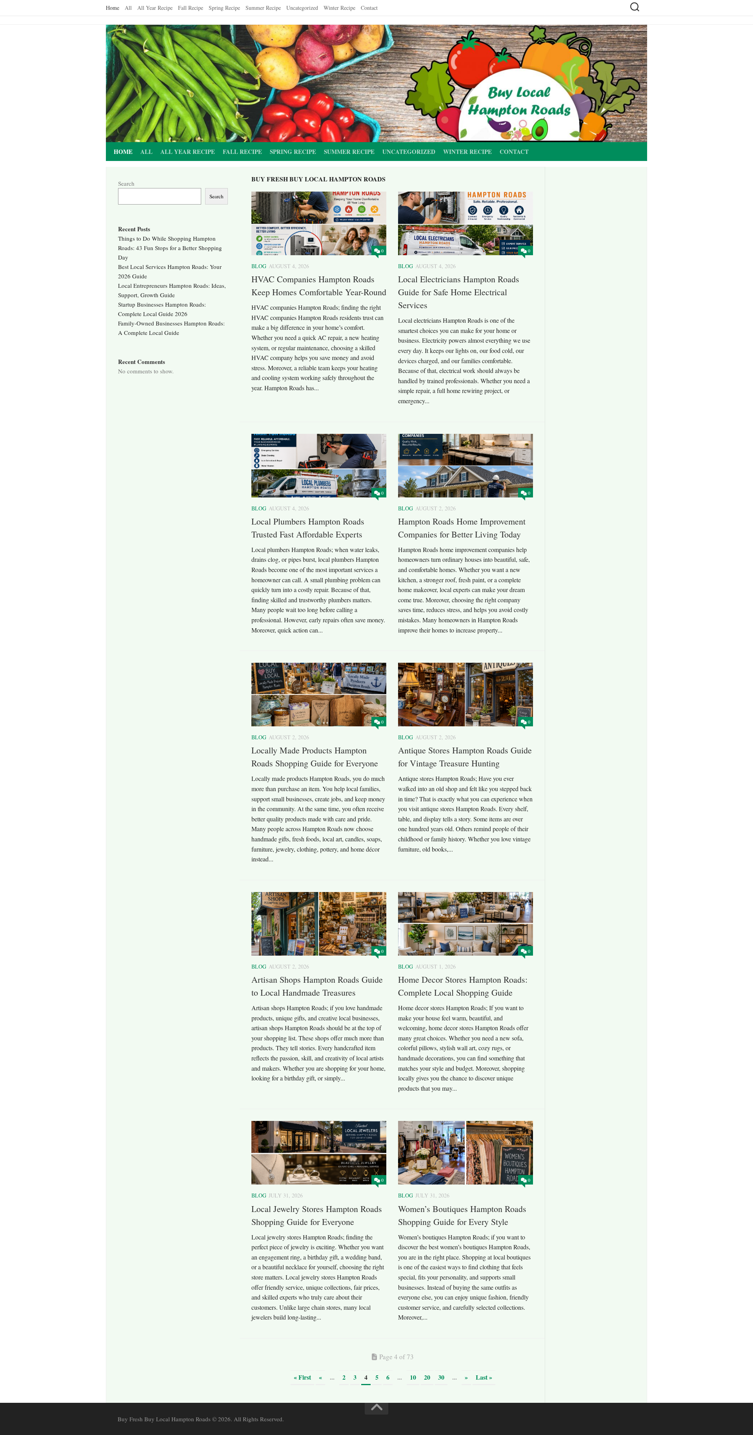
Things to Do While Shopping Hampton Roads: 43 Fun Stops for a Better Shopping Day (170, 247)
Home (112, 7)
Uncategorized (302, 7)
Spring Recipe (224, 7)
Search (126, 183)
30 (441, 1377)
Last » (484, 1377)
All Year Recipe (155, 7)
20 (427, 1377)
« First (302, 1377)
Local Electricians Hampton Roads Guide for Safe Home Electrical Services (458, 292)
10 (413, 1377)
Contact (369, 7)
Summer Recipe (263, 7)
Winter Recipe (339, 7)
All (128, 7)
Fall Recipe (190, 7)
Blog (258, 266)
